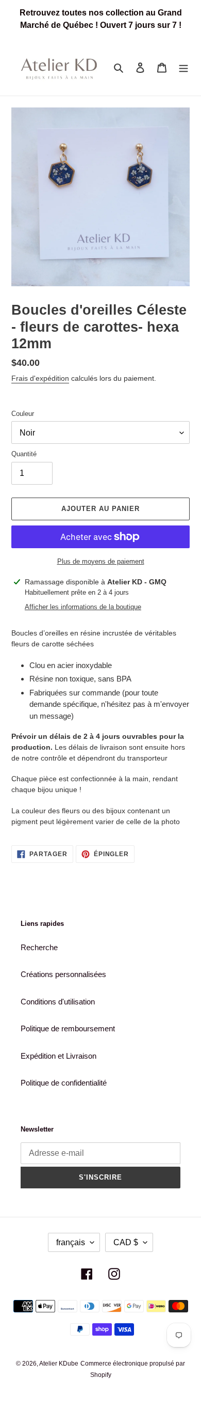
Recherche (39, 947)
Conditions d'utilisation (58, 1001)
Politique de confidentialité (64, 1082)
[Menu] (183, 67)
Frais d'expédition (40, 378)
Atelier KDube (58, 1363)
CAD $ (125, 1242)
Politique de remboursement (68, 1028)
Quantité (24, 454)
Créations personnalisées (63, 974)
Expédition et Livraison (58, 1055)
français (70, 1242)
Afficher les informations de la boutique (83, 607)
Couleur (22, 413)
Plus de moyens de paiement (100, 561)
